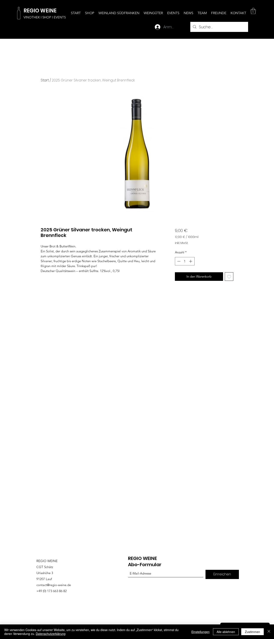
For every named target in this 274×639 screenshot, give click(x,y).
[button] (253, 11)
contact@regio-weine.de (53, 585)
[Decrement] (178, 261)
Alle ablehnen (226, 632)
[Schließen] (268, 632)
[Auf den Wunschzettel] (229, 276)
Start (45, 80)
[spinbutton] (184, 261)
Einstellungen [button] (200, 632)
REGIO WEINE (142, 558)
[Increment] (191, 261)
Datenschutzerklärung (51, 634)
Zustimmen (252, 632)
